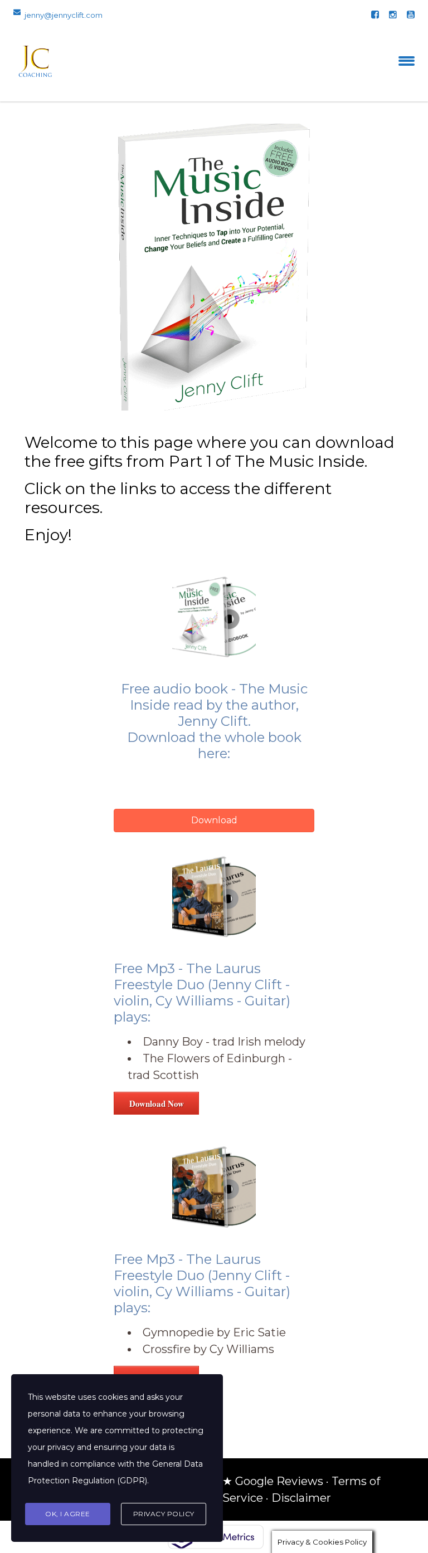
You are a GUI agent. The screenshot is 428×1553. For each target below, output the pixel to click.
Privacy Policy (163, 1514)
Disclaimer (301, 1498)
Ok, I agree (67, 1514)
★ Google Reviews (272, 1481)
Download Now (156, 1103)
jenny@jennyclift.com (64, 15)
